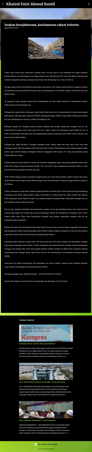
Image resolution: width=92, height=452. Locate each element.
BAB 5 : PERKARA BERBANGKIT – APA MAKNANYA (37, 420)
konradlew (50, 449)
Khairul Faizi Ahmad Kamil (30, 4)
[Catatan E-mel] (5, 285)
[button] (5, 32)
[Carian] (58, 4)
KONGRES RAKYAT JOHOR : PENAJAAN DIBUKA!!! (37, 344)
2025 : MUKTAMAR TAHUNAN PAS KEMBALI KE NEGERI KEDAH (42, 382)
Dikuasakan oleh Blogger (47, 444)
